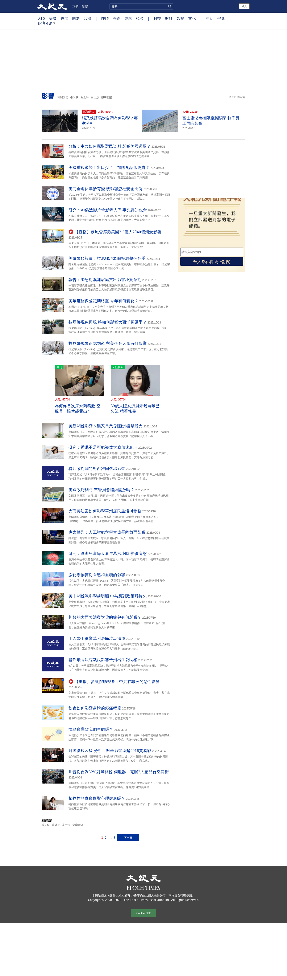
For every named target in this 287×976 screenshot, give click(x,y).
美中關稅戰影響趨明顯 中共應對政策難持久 (107, 596)
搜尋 (169, 6)
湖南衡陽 (106, 97)
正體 (75, 6)
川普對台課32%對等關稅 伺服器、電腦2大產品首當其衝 (118, 772)
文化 (192, 18)
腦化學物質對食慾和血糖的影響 (96, 575)
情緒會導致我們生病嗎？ (90, 729)
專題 (128, 18)
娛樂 (180, 18)
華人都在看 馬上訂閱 (211, 261)
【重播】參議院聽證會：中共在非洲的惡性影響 (117, 681)
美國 (53, 18)
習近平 (84, 97)
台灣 (87, 18)
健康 (221, 18)
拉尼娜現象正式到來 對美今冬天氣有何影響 (107, 343)
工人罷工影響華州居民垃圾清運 (96, 638)
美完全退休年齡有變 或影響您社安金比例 (105, 189)
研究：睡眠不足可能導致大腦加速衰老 (102, 447)
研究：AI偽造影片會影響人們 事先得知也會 (107, 210)
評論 (116, 18)
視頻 (140, 18)
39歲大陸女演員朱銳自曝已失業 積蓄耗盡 (135, 408)
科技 (157, 18)
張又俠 (74, 97)
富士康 (95, 97)
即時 (105, 18)
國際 (76, 18)
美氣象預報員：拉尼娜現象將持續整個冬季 (107, 258)
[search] (141, 6)
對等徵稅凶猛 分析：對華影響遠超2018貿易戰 (109, 750)
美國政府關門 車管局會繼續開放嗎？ (101, 490)
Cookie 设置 (143, 913)
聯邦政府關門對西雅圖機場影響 (96, 468)
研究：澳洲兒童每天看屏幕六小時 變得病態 (107, 553)
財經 (169, 18)
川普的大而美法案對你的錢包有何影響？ (104, 617)
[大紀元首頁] (52, 6)
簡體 (85, 6)
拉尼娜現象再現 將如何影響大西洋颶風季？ (107, 322)
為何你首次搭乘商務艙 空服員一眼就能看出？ (78, 408)
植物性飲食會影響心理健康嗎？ (96, 798)
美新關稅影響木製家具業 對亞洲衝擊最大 (105, 426)
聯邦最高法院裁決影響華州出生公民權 (102, 660)
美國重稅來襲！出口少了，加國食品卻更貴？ (109, 167)
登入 (244, 6)
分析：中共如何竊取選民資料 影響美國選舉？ (109, 146)
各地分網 (45, 23)
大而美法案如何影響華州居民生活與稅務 (104, 511)
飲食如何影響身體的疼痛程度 (94, 708)
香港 (64, 18)
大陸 (41, 18)
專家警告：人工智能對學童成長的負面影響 (107, 532)
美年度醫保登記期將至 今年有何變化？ (103, 301)
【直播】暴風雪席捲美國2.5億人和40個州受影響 (118, 232)
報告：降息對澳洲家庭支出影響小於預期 (104, 279)
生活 (209, 18)
